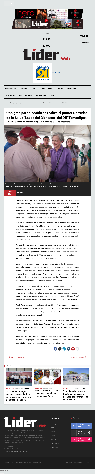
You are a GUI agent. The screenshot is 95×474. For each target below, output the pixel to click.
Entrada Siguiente (77, 357)
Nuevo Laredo (10, 88)
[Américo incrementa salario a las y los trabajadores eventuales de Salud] (47, 377)
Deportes (59, 88)
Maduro (52, 95)
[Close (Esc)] (1, 470)
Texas (33, 88)
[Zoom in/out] (7, 470)
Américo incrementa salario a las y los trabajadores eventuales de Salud (47, 393)
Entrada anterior (17, 357)
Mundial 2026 (41, 95)
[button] (6, 3)
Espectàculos (54, 443)
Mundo (50, 88)
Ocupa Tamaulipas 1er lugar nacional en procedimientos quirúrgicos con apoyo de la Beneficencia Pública (19, 394)
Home (6, 103)
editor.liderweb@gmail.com (18, 451)
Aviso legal (78, 462)
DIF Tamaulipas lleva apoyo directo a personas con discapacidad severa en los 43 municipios (75, 394)
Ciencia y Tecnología (25, 95)
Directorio (68, 462)
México (42, 88)
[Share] (3, 470)
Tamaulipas (24, 88)
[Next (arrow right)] (3, 473)
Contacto (87, 462)
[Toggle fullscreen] (5, 470)
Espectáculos (71, 88)
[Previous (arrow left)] (1, 473)
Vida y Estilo (10, 95)
